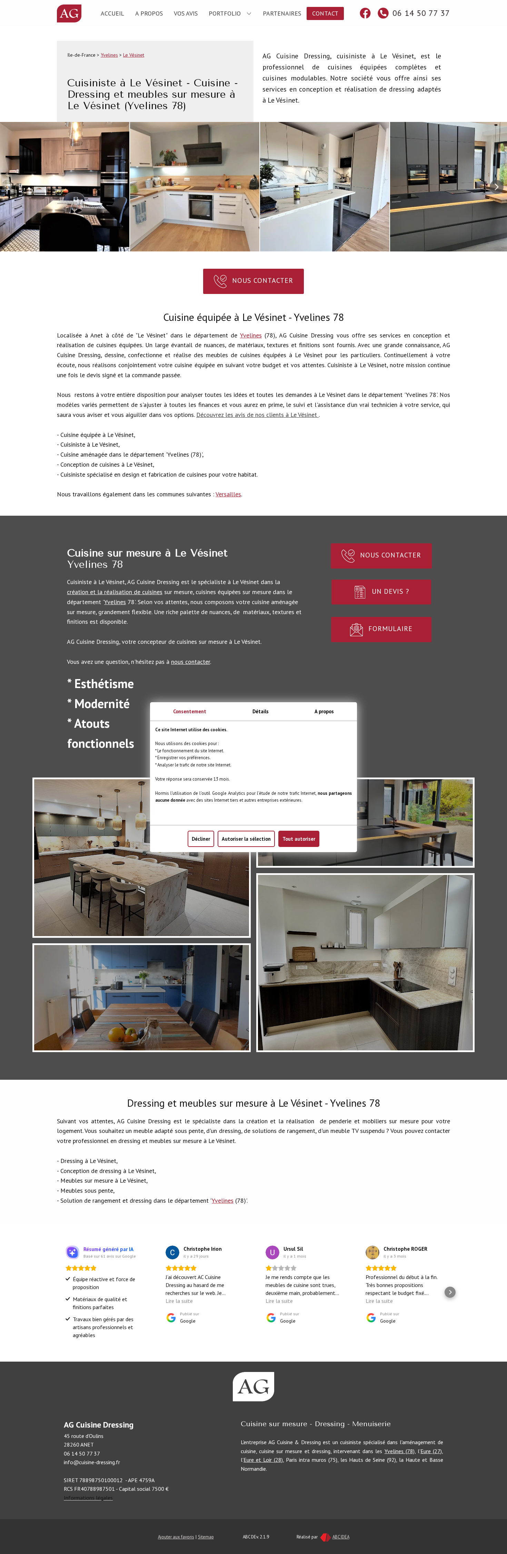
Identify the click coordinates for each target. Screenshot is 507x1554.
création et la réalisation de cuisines (114, 592)
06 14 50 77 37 (420, 13)
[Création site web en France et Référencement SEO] (325, 1537)
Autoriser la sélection (246, 839)
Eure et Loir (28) (263, 1459)
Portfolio (225, 13)
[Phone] (383, 13)
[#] (253, 1386)
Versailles (228, 494)
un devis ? (389, 591)
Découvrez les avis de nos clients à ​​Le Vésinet (257, 415)
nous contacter (190, 662)
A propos (149, 13)
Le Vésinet (133, 55)
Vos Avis (186, 13)
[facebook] (365, 13)
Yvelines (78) (400, 1451)
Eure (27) (431, 1451)
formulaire (389, 628)
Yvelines (109, 55)
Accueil (112, 13)
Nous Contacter (261, 280)
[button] (497, 187)
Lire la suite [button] (179, 1300)
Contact (325, 13)
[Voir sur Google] (172, 1252)
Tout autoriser (298, 839)
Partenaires (282, 13)
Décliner (201, 839)
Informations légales (88, 1497)
